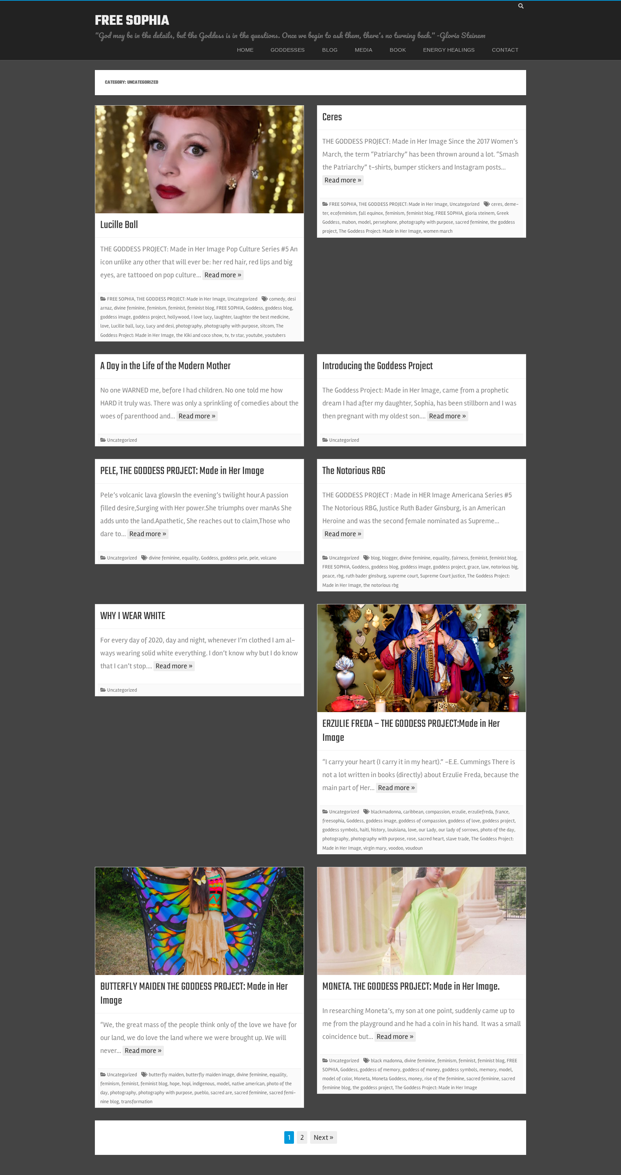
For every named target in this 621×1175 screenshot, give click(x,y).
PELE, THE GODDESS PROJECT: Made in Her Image (182, 471)
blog (375, 558)
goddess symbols (340, 830)
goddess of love (464, 821)
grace (473, 567)
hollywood (178, 317)
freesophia (333, 821)
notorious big (504, 567)
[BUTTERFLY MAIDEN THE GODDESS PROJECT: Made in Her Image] (199, 921)
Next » (324, 1137)
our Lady (427, 830)
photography (189, 326)
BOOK (398, 50)
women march (437, 231)
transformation (136, 1102)
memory (488, 1070)
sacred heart (431, 839)
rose (411, 839)
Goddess (254, 308)
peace (328, 576)
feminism (156, 308)
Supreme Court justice (442, 576)
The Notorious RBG (353, 471)
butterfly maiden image (210, 1075)
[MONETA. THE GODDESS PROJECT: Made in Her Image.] (421, 921)
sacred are (221, 1093)
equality (190, 558)
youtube (254, 335)
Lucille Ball (119, 225)
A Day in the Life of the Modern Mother (165, 366)
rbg (340, 576)
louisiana (396, 830)
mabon (349, 222)
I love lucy (201, 317)
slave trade (457, 839)
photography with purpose (231, 326)
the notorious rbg (381, 585)
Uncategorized (242, 299)
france (502, 812)
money (415, 1079)
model (364, 222)
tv (227, 335)
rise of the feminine (444, 1079)
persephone (385, 222)
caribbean (413, 812)
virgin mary (374, 848)
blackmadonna (386, 812)
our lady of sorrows (458, 830)
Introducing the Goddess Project (377, 366)
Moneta (362, 1079)
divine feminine (129, 308)
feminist (176, 308)
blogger (389, 558)
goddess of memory (380, 1070)
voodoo (395, 848)
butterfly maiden (166, 1075)
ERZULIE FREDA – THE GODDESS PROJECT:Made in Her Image (411, 731)
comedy (277, 299)
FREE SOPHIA (132, 21)
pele (253, 558)
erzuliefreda (480, 812)
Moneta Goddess (389, 1079)
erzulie (459, 812)
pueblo (201, 1093)
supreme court (403, 576)
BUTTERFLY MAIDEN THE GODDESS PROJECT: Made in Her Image (194, 994)
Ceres (332, 117)
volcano (268, 558)
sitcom (267, 326)
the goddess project (373, 1088)
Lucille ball (122, 326)
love (104, 326)
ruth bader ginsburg (366, 576)
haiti (364, 830)
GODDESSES (288, 50)
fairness (460, 558)
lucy (139, 326)
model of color (337, 1079)
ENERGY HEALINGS (449, 50)
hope (175, 1084)
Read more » (223, 274)
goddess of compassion (422, 821)
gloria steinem (479, 213)
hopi (186, 1084)
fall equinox (371, 213)
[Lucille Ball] (199, 159)
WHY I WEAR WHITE (132, 616)
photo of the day (497, 830)
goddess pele (233, 558)
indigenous (204, 1084)
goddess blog (278, 308)
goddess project (149, 317)
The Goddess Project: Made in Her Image (380, 231)
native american (248, 1084)
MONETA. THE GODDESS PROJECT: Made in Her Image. (411, 987)
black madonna (386, 1061)
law (485, 567)
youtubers (275, 335)
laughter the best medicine (261, 317)
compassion (438, 812)
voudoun (414, 848)
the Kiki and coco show (199, 335)
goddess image (115, 317)
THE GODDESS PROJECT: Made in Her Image (181, 299)
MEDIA (363, 50)
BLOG (329, 50)
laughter (222, 317)
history (378, 830)
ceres (496, 204)
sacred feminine (471, 222)
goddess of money (421, 1070)
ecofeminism (343, 213)
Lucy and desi (160, 326)
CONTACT (505, 50)
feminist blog (200, 308)
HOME (245, 50)
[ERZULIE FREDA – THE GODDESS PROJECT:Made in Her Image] (421, 658)
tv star (237, 335)
